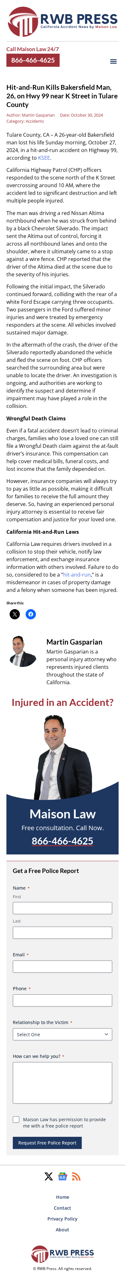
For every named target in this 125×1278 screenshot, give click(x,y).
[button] (113, 61)
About (62, 1230)
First (17, 896)
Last (17, 921)
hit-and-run (77, 574)
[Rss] (76, 1176)
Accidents (35, 121)
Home (62, 1197)
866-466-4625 (33, 60)
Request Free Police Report (47, 1143)
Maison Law (62, 813)
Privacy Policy (62, 1219)
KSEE (44, 157)
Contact (62, 1208)
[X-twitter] (49, 1176)
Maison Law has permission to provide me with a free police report (64, 1122)
